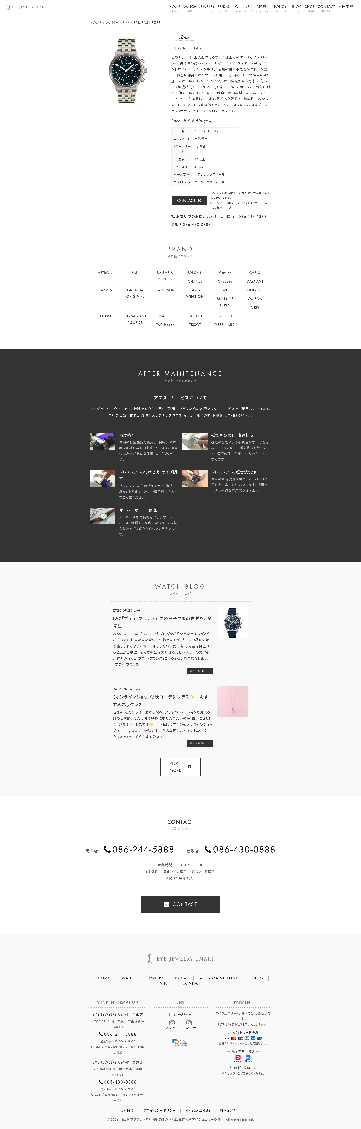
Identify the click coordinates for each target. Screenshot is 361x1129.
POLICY (280, 8)
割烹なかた (228, 1110)
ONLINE (242, 8)
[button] (180, 1042)
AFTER (261, 8)
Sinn (125, 22)
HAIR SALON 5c (198, 1110)
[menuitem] (346, 5)
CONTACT (326, 8)
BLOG (297, 8)
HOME (175, 8)
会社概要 (127, 1110)
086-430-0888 (244, 849)
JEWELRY (207, 8)
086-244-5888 (143, 849)
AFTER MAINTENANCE (220, 978)
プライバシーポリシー (160, 1110)
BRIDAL (223, 8)
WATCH (190, 8)
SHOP (310, 8)
